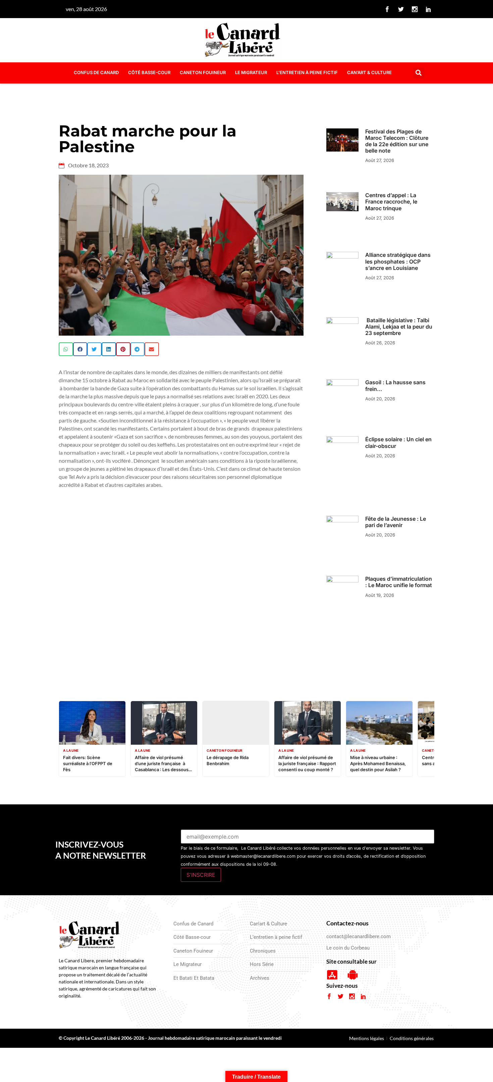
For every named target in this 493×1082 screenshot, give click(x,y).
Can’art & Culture (369, 72)
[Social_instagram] (415, 9)
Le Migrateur (251, 72)
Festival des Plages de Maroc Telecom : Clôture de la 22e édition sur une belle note (396, 141)
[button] (418, 72)
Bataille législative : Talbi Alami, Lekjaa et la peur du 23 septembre (398, 326)
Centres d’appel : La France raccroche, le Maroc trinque (391, 201)
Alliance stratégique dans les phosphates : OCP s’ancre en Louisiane (398, 261)
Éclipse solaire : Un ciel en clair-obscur (398, 442)
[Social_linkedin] (428, 9)
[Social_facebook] (387, 9)
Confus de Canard (96, 72)
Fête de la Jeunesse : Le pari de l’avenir (395, 521)
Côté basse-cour (149, 72)
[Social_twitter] (401, 9)
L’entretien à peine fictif (307, 72)
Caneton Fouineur (203, 72)
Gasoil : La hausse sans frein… (395, 385)
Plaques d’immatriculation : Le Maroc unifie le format (398, 581)
